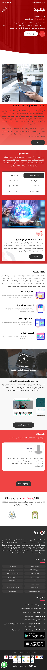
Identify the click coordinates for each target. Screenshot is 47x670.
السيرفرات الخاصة (13, 175)
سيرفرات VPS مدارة (34, 570)
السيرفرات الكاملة (35, 573)
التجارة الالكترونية (34, 186)
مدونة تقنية (21, 653)
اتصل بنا (14, 653)
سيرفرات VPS (34, 181)
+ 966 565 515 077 (35, 3)
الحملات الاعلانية (12, 591)
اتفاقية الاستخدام (35, 584)
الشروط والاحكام (31, 653)
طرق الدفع (12, 584)
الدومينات (35, 580)
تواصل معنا (30, 34)
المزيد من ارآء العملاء (23, 484)
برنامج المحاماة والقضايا (35, 591)
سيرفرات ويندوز (13, 570)
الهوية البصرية (13, 191)
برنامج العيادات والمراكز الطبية (13, 588)
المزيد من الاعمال (23, 425)
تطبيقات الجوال (13, 186)
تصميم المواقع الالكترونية (13, 573)
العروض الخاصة (34, 588)
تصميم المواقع (13, 181)
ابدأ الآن (42, 34)
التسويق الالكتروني (12, 577)
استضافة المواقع (34, 175)
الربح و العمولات (13, 580)
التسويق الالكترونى (34, 191)
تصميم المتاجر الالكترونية (35, 577)
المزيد (38, 142)
